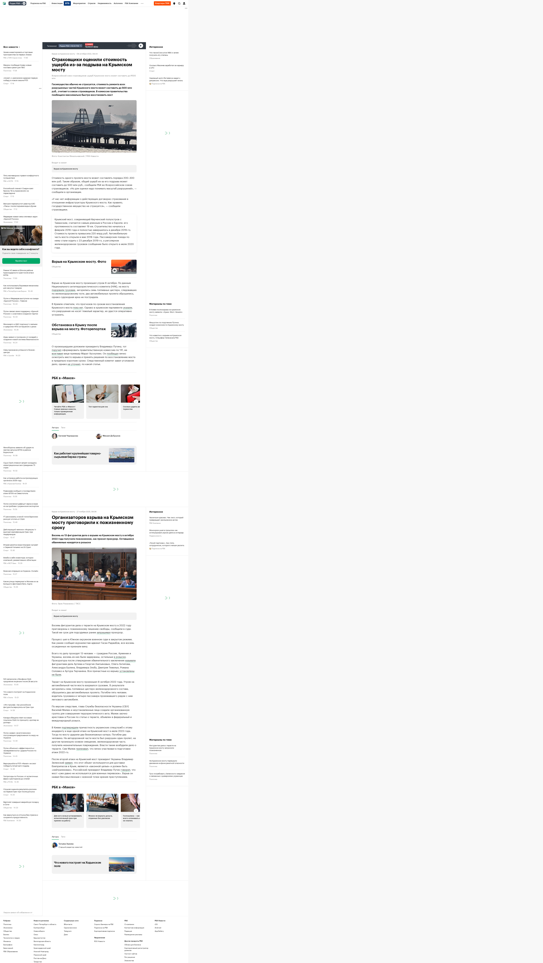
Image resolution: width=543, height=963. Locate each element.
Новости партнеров (62, 496)
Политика (7, 70)
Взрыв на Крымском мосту (63, 53)
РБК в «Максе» (64, 397)
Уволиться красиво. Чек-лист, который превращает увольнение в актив (166, 586)
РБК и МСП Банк (9, 563)
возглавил (57, 353)
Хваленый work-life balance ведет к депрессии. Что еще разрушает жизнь (166, 79)
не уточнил (74, 364)
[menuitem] (38, 3)
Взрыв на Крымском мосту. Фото (79, 261)
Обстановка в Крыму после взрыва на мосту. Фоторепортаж (79, 327)
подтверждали (70, 795)
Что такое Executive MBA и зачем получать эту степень (164, 53)
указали (127, 307)
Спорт (6, 83)
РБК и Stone (8, 697)
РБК (53, 387)
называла (130, 728)
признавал (82, 816)
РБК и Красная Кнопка (12, 483)
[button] (174, 3)
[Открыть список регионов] (174, 3)
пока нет (78, 307)
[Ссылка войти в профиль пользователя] (184, 3)
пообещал (112, 353)
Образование (154, 58)
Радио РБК (15, 4)
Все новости (10, 47)
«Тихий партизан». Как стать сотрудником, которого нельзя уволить (166, 612)
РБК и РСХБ (8, 781)
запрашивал (104, 700)
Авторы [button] (55, 447)
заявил (69, 830)
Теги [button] (63, 447)
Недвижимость (155, 603)
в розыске (120, 724)
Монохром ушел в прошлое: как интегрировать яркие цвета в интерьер (166, 599)
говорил (125, 837)
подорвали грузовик (63, 289)
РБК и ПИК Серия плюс (12, 57)
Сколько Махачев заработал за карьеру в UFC (166, 66)
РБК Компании (9, 820)
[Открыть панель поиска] (179, 3)
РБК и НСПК (8, 180)
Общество (7, 209)
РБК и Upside (8, 355)
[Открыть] (21, 3)
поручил (56, 349)
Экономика (7, 221)
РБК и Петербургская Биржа (14, 291)
